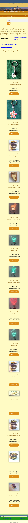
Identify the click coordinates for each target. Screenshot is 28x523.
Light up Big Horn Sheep (13, 219)
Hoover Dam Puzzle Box (13, 187)
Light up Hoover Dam (13, 282)
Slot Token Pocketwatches (7, 35)
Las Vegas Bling (12, 31)
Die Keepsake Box (13, 496)
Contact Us (3, 516)
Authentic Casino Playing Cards (18, 33)
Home (2, 16)
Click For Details (14, 82)
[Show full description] (21, 84)
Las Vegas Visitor (8, 518)
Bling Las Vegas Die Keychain (13, 84)
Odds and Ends (19, 35)
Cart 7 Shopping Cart (14, 522)
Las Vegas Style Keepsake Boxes (11, 51)
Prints (19, 31)
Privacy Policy (22, 518)
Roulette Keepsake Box (13, 467)
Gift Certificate (14, 401)
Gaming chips (3, 28)
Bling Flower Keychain (13, 124)
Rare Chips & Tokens (14, 28)
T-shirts (11, 29)
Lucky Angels (18, 29)
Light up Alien (13, 250)
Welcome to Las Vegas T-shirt (13, 377)
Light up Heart (13, 313)
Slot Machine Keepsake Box (14, 156)
